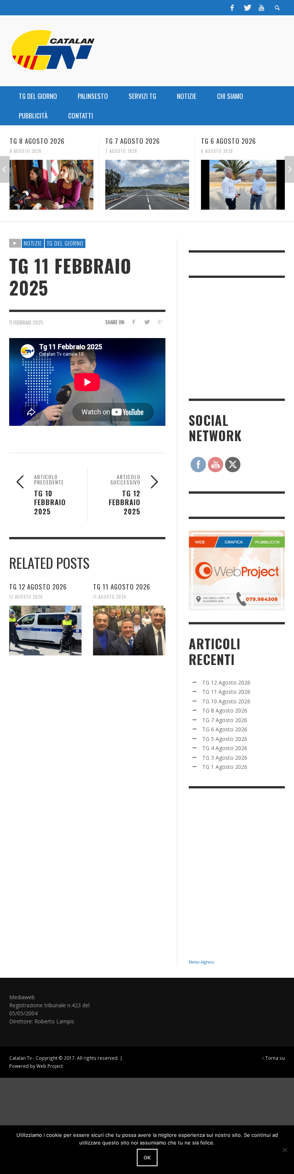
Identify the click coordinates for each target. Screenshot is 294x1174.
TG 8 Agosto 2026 (224, 710)
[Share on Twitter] (147, 322)
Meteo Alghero (201, 962)
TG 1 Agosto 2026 (224, 766)
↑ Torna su (273, 1058)
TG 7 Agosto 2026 (37, 141)
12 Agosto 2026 (26, 597)
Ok (147, 1157)
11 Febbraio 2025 (26, 322)
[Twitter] (247, 7)
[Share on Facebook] (133, 322)
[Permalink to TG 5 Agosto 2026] (243, 185)
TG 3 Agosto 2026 (224, 757)
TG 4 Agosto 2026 (224, 748)
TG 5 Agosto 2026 (228, 141)
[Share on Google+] (160, 322)
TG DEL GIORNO (65, 243)
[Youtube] (261, 7)
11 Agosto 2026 (109, 597)
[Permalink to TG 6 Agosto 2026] (147, 185)
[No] (284, 1150)
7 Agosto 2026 (26, 151)
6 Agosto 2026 (121, 151)
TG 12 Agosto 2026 (38, 586)
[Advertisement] (241, 337)
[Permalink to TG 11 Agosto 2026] (129, 630)
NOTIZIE (33, 243)
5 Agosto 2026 (217, 151)
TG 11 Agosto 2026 (121, 586)
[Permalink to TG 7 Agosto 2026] (51, 185)
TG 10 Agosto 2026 (226, 701)
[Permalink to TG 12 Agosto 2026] (45, 630)
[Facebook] (232, 7)
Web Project (49, 1066)
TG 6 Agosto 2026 (132, 141)
